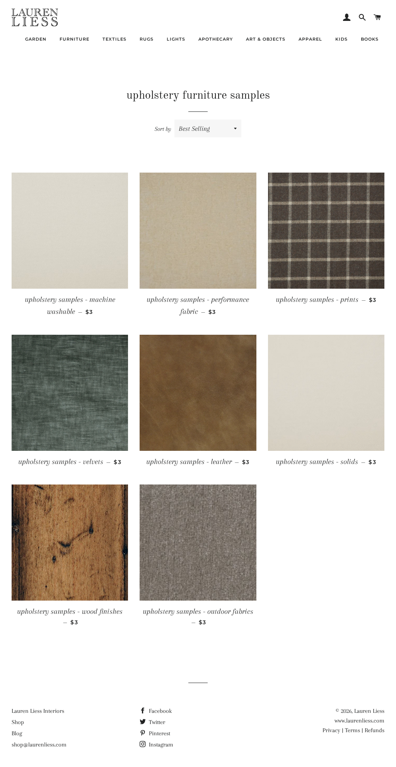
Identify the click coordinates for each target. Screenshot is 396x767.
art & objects (265, 39)
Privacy (331, 730)
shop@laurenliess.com (39, 744)
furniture (74, 39)
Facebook (159, 710)
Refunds (374, 730)
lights (176, 39)
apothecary (215, 39)
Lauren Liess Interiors (38, 710)
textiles (114, 39)
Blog (17, 733)
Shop (18, 722)
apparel (310, 39)
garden (35, 39)
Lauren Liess (369, 710)
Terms (352, 730)
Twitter (156, 722)
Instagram (160, 744)
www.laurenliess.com (359, 720)
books (370, 39)
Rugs (147, 39)
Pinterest (158, 733)
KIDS (341, 39)
